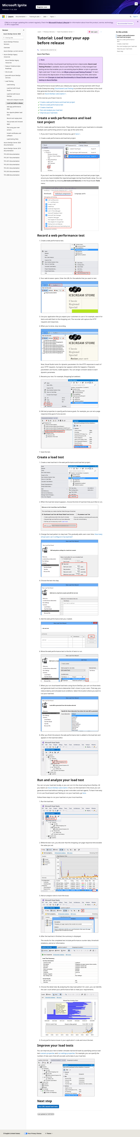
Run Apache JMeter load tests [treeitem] (14, 114)
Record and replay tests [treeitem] (14, 118)
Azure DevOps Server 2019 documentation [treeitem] (12, 149)
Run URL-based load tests (48, 1106)
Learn (39, 32)
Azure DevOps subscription (55, 94)
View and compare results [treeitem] (15, 100)
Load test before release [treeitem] (15, 103)
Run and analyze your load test (51, 110)
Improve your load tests (49, 113)
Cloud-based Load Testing (64, 88)
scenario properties (47, 1053)
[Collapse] (23, 30)
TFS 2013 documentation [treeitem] (12, 164)
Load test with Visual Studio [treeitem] (13, 89)
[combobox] (13, 33)
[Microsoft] (3, 16)
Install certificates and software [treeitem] (14, 134)
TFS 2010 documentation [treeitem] (12, 171)
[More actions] (101, 31)
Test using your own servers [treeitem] (13, 129)
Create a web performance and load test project (57, 102)
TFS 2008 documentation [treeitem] (12, 175)
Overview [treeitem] (7, 47)
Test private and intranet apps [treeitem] (15, 123)
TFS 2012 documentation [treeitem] (12, 168)
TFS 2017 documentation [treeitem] (12, 157)
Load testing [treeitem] (11, 85)
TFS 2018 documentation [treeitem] (12, 154)
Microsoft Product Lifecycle (59, 22)
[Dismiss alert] (136, 3)
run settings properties (66, 1053)
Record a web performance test (51, 105)
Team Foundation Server (65, 32)
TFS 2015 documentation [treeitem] (12, 161)
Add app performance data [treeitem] (14, 108)
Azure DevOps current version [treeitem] (13, 51)
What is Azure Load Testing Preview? (78, 72)
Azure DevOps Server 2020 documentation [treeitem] (12, 144)
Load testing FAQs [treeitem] (12, 139)
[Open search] (130, 16)
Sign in (135, 16)
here (77, 134)
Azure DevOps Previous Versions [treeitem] (11, 43)
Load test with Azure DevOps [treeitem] (13, 95)
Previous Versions (49, 32)
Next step (120, 51)
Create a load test (46, 107)
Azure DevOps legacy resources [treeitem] (12, 61)
